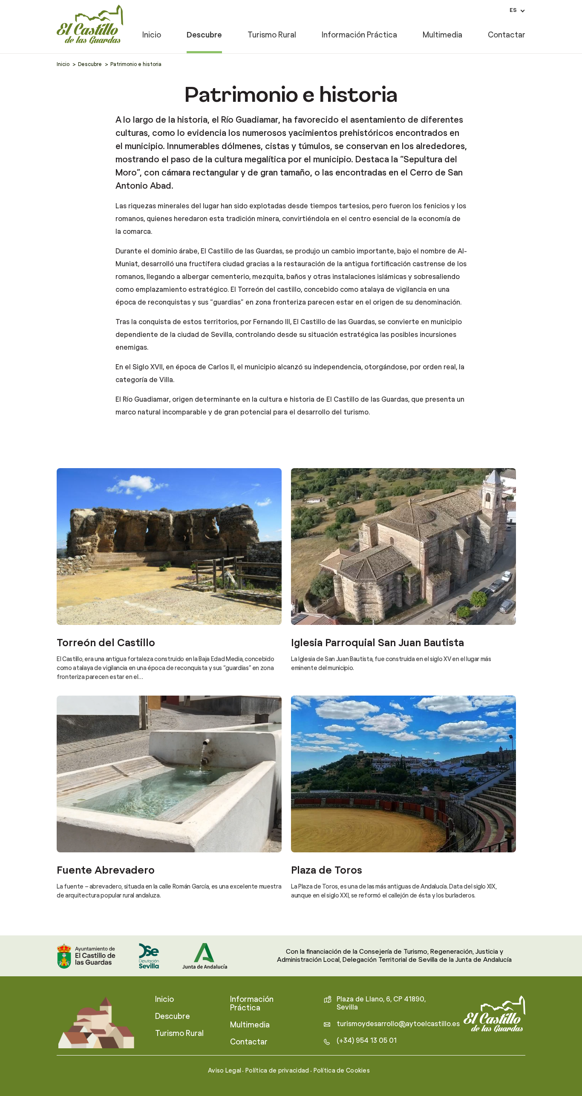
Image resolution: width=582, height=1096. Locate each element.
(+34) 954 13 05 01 (367, 1040)
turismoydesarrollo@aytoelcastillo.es (398, 1024)
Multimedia (442, 35)
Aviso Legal (224, 1071)
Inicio (151, 35)
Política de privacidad (277, 1071)
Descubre (204, 35)
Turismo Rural (272, 35)
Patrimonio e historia (135, 64)
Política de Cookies (342, 1071)
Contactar (506, 35)
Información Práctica (359, 35)
